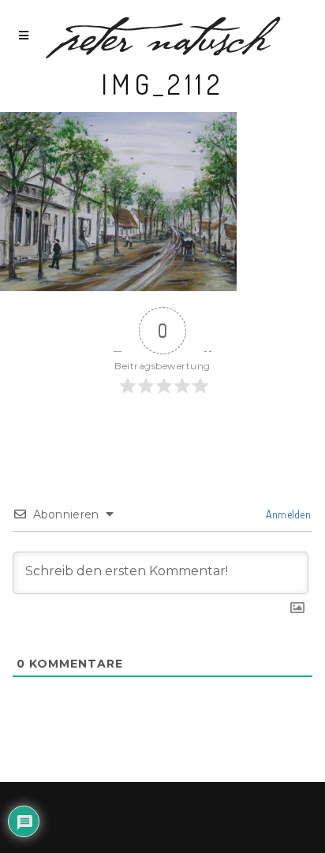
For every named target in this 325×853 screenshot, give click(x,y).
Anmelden (287, 514)
